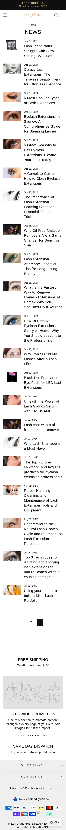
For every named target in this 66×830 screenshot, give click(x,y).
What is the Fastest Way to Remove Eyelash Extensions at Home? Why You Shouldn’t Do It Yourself (43, 297)
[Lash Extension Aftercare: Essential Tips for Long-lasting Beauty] (12, 258)
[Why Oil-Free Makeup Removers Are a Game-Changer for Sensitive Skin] (12, 229)
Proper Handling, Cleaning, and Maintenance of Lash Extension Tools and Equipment (41, 500)
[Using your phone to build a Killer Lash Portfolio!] (12, 590)
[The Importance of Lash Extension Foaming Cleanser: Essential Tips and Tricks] (12, 196)
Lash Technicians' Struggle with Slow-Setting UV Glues (39, 51)
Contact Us (32, 776)
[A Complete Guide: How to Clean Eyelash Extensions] (12, 173)
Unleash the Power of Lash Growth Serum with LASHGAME (41, 406)
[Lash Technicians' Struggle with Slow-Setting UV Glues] (12, 45)
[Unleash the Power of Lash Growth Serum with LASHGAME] (12, 400)
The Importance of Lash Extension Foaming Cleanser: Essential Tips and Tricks (39, 207)
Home (32, 24)
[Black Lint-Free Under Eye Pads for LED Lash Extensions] (12, 377)
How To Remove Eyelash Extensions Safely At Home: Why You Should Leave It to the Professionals (42, 330)
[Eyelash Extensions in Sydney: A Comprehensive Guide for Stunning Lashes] (12, 116)
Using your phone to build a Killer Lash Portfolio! (40, 595)
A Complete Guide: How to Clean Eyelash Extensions (42, 178)
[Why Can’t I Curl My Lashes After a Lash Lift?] (12, 353)
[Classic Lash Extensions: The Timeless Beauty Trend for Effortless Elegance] (12, 69)
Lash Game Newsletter (32, 788)
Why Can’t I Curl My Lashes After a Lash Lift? (40, 359)
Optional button (33, 735)
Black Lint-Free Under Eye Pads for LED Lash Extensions (43, 382)
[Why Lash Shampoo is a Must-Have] (12, 442)
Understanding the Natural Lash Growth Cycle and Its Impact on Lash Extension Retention (43, 534)
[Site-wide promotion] (33, 692)
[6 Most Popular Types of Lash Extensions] (12, 97)
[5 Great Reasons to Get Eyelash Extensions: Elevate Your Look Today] (12, 144)
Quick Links (32, 765)
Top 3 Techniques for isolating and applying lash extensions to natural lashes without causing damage (41, 567)
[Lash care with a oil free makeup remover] (12, 424)
